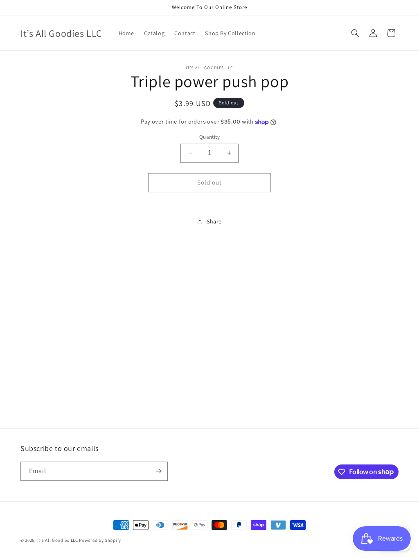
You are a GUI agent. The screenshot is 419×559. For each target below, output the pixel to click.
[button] (355, 33)
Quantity (209, 136)
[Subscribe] (158, 471)
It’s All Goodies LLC (57, 540)
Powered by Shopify (100, 540)
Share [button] (214, 221)
